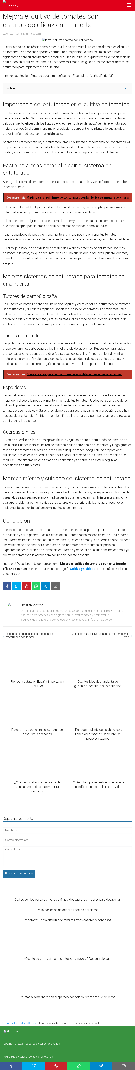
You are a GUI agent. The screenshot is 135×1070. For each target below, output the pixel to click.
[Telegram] (45, 586)
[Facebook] (7, 586)
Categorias (47, 1056)
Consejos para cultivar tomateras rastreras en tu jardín (100, 635)
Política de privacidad (16, 1056)
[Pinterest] (26, 586)
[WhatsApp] (36, 586)
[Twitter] (16, 586)
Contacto (34, 1056)
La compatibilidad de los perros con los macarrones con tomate (29, 635)
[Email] (55, 586)
